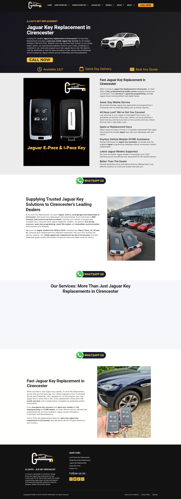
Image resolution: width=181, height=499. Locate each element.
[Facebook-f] (71, 479)
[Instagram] (82, 479)
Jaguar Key (96, 5)
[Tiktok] (78, 479)
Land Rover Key (60, 5)
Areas (119, 5)
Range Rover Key (79, 5)
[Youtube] (75, 479)
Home (49, 5)
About (129, 5)
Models (109, 5)
